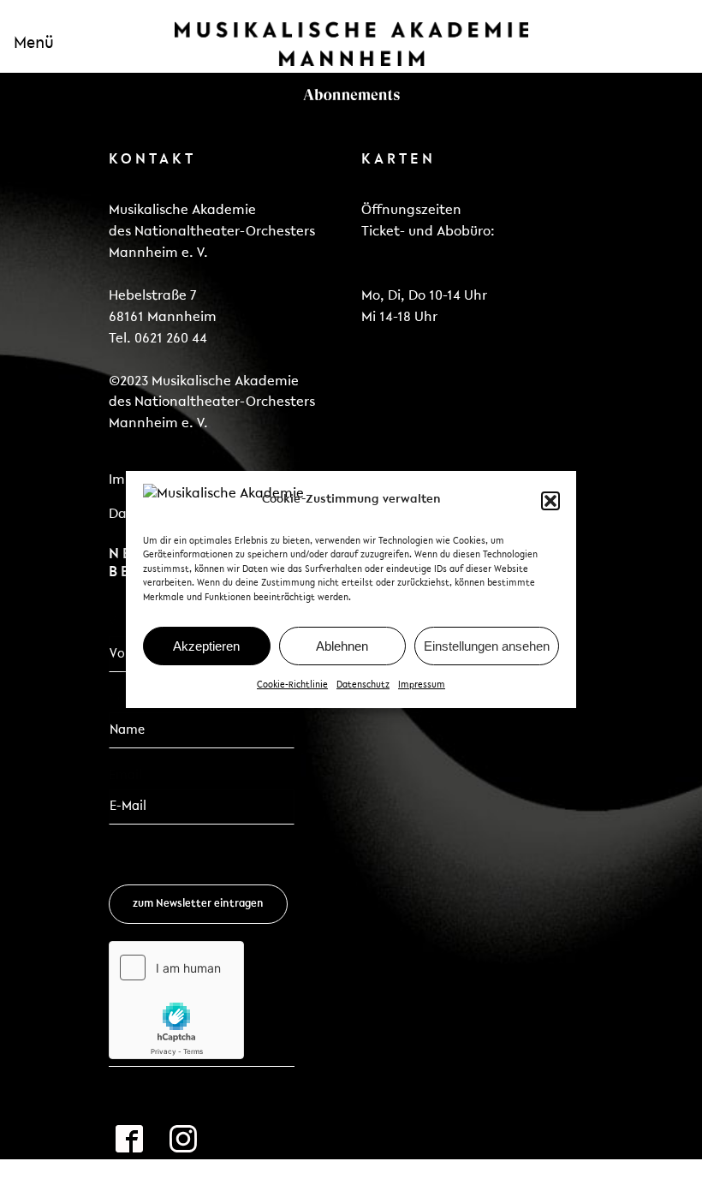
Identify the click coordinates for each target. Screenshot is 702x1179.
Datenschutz (363, 685)
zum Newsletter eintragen (198, 903)
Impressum (421, 685)
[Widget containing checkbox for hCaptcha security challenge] (176, 1000)
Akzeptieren (206, 646)
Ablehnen (342, 646)
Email (130, 775)
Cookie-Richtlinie (292, 685)
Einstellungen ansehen (487, 646)
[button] (550, 500)
